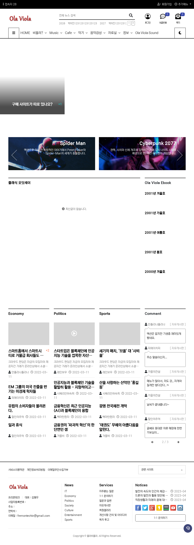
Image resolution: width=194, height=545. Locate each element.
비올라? (38, 33)
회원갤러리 (105, 510)
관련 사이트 (147, 469)
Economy (16, 314)
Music (54, 33)
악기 (81, 33)
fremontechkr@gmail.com (33, 515)
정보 (126, 33)
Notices (141, 485)
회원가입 (167, 4)
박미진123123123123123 (82, 23)
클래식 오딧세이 (19, 183)
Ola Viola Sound (146, 33)
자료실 (112, 33)
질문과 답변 (105, 500)
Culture (69, 510)
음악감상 (96, 33)
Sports (104, 314)
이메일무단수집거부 (58, 469)
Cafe (69, 33)
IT (66, 491)
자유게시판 (105, 505)
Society (69, 505)
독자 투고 (104, 519)
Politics (60, 314)
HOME (25, 33)
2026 (62, 23)
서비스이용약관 (16, 469)
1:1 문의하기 (106, 496)
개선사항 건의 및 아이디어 (113, 515)
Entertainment (73, 515)
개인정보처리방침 (36, 469)
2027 (103, 23)
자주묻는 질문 (106, 491)
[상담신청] (188, 528)
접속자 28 (10, 4)
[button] (180, 155)
